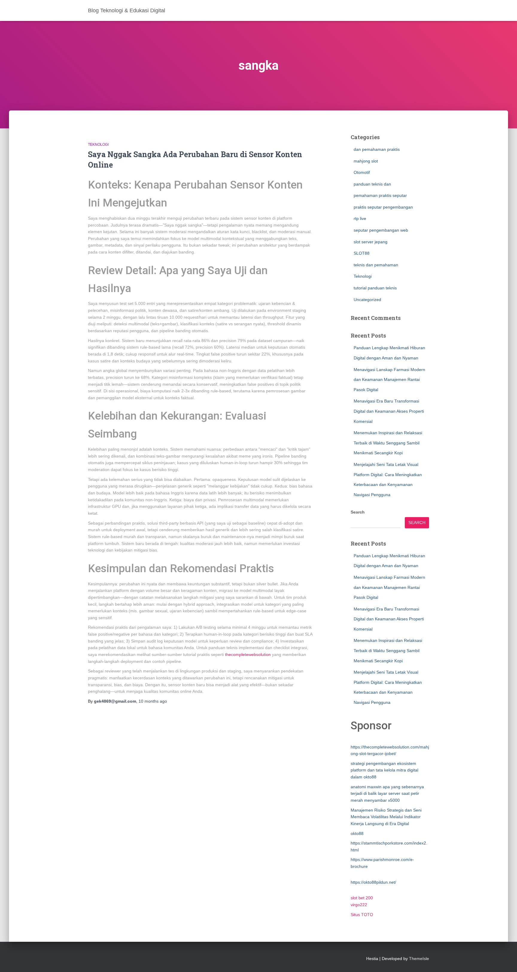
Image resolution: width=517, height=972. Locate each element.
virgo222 (359, 904)
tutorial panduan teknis (375, 287)
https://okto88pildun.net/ (373, 882)
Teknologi (98, 144)
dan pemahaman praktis (377, 149)
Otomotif (362, 172)
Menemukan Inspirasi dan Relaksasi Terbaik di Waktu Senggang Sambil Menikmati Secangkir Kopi (388, 442)
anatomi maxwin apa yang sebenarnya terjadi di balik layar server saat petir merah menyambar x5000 (387, 793)
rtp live (360, 218)
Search (358, 512)
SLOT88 (361, 253)
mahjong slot (366, 161)
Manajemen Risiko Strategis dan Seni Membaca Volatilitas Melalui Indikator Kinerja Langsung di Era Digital (386, 817)
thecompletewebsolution (248, 654)
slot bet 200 (362, 897)
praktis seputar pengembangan (383, 207)
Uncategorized (367, 299)
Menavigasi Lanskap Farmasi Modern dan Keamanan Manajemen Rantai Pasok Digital (389, 379)
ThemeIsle (419, 958)
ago (153, 701)
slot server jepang (370, 241)
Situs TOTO (362, 914)
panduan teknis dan (372, 184)
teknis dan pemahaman (376, 264)
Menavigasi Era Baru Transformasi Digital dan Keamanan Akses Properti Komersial (389, 411)
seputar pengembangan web (381, 230)
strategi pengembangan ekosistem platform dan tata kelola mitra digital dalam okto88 (384, 770)
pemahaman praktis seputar (380, 195)
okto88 (357, 833)
